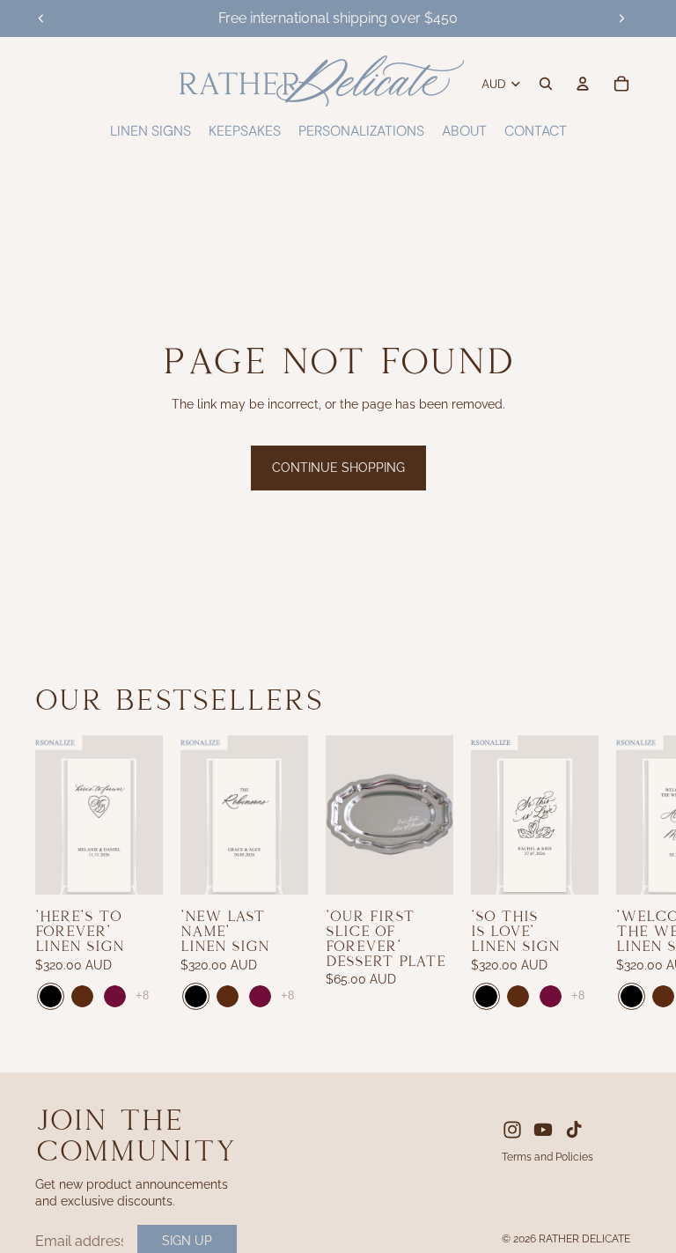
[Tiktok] (573, 1129)
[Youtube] (543, 1129)
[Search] (545, 83)
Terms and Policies (547, 1157)
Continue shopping (338, 468)
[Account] (582, 83)
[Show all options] (142, 996)
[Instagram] (512, 1129)
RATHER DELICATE (584, 1239)
